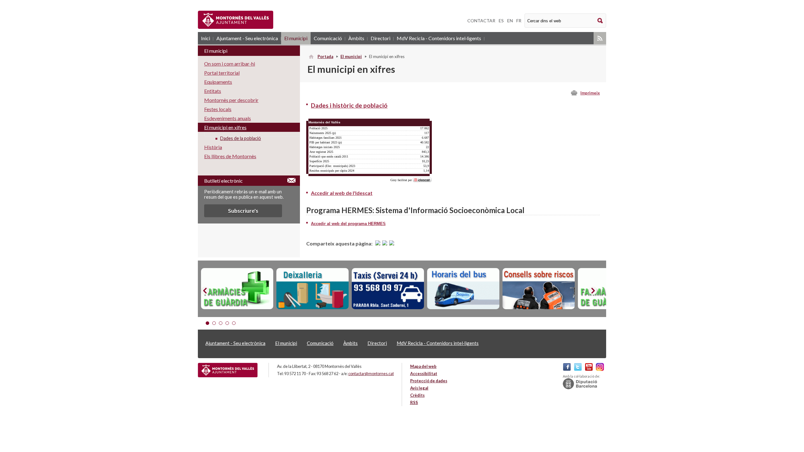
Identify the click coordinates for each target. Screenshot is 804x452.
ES (501, 20)
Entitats (212, 91)
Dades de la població (240, 138)
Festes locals (217, 109)
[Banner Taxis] (388, 288)
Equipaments (218, 82)
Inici (205, 38)
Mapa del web (423, 366)
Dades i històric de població (349, 105)
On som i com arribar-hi (229, 64)
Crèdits (417, 395)
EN (510, 20)
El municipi (295, 38)
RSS (600, 38)
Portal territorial (222, 73)
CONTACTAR (481, 20)
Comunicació (328, 38)
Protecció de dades (428, 380)
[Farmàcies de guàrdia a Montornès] (237, 288)
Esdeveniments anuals (227, 118)
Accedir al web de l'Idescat (341, 193)
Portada (325, 56)
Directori (380, 38)
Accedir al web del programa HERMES (348, 223)
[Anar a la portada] (228, 370)
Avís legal (419, 387)
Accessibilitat (423, 373)
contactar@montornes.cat (371, 373)
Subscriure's (243, 210)
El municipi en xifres (225, 127)
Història (213, 147)
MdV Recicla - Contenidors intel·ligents (439, 38)
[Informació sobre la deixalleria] (312, 288)
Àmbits (356, 38)
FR (518, 20)
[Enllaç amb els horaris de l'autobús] (463, 288)
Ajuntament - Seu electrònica (247, 38)
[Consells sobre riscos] (539, 288)
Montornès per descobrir (231, 100)
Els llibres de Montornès (230, 156)
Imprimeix (590, 92)
